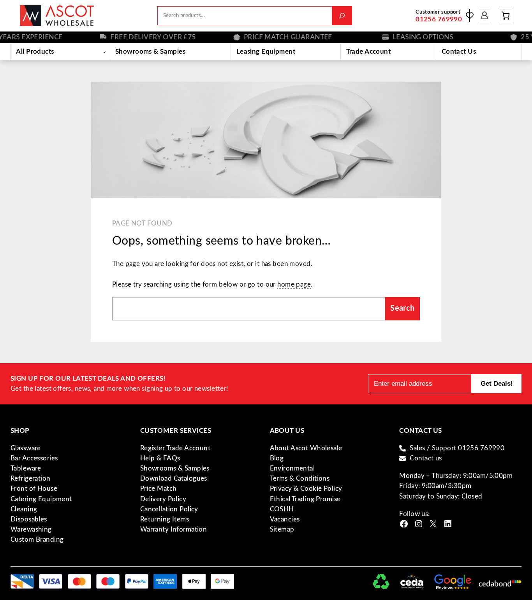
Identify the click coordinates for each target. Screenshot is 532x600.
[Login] (485, 16)
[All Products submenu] (104, 52)
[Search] (342, 16)
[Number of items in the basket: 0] (505, 15)
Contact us (426, 458)
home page (294, 284)
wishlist (469, 15)
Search (402, 308)
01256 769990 (439, 19)
